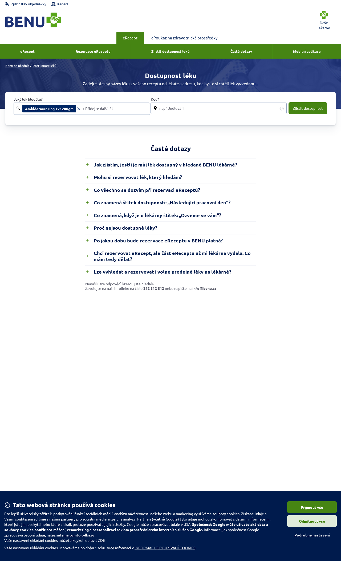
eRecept (130, 37)
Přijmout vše (312, 507)
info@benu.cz (204, 288)
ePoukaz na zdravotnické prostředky (184, 37)
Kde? (155, 99)
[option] (51, 108)
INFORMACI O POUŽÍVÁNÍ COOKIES (165, 547)
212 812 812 (153, 288)
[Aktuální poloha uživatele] (281, 108)
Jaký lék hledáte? (28, 99)
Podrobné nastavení (312, 534)
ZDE (101, 540)
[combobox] (114, 108)
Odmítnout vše (312, 521)
